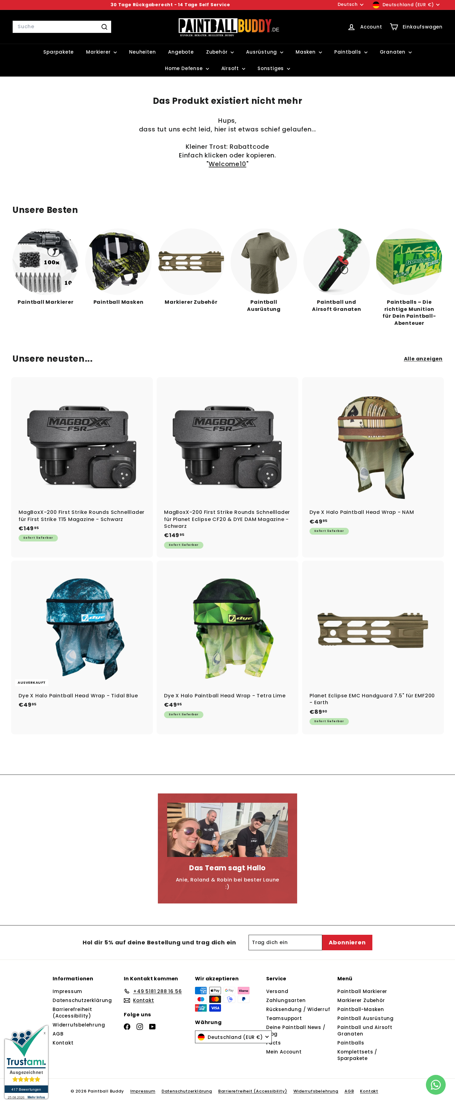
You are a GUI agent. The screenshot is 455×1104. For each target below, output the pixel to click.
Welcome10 (227, 164)
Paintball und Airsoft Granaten (364, 1030)
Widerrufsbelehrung (79, 1025)
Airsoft (230, 68)
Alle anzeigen (423, 358)
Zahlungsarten (286, 1000)
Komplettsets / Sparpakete (357, 1055)
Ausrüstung (262, 52)
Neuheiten (142, 52)
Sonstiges (271, 68)
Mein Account (284, 1052)
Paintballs (348, 52)
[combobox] (61, 26)
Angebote (180, 52)
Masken (306, 52)
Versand (277, 991)
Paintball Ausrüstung (365, 1018)
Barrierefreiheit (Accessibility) (72, 1012)
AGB (58, 1034)
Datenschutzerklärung (82, 1000)
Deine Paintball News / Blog (296, 1030)
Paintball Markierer (362, 991)
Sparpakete (58, 52)
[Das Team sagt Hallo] (227, 830)
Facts (273, 1043)
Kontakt (63, 1043)
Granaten (393, 52)
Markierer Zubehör (361, 1000)
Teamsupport (284, 1018)
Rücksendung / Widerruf (298, 1009)
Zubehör (217, 52)
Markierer (99, 52)
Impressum (67, 991)
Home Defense (184, 68)
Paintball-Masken (360, 1009)
